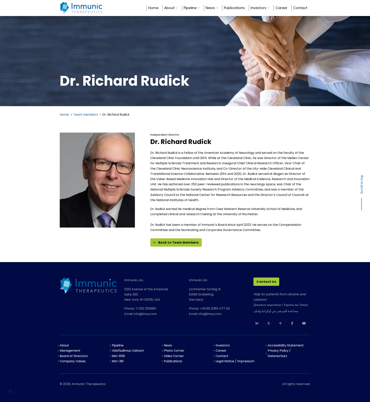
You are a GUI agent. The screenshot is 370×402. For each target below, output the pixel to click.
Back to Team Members (178, 242)
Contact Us (266, 281)
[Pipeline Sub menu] (199, 8)
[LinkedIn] (258, 323)
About (169, 7)
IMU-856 (118, 356)
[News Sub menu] (217, 8)
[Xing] (282, 323)
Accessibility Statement (286, 345)
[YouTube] (305, 323)
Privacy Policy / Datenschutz (279, 353)
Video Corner (174, 356)
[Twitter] (270, 323)
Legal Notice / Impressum (235, 361)
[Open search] (10, 391)
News (210, 7)
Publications (234, 7)
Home (153, 7)
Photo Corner (174, 350)
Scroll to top (361, 184)
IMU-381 (118, 361)
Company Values (73, 361)
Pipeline (190, 7)
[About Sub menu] (177, 8)
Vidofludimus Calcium (128, 350)
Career (281, 7)
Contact (300, 7)
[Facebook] (294, 323)
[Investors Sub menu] (268, 8)
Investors (258, 7)
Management (70, 350)
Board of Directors (74, 356)
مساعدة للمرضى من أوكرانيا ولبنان (275, 311)
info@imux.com (145, 314)
